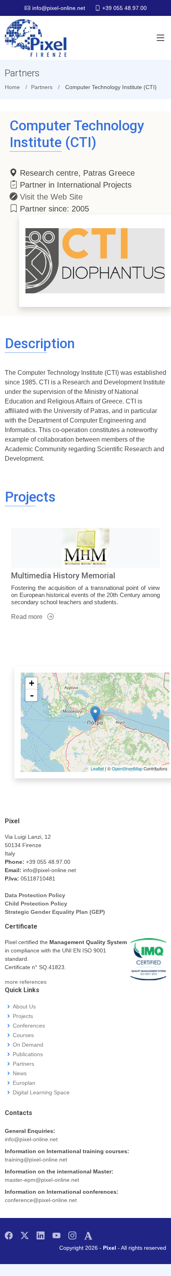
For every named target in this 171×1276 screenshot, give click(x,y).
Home (12, 87)
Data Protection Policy (35, 895)
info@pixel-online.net (31, 1139)
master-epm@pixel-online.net (42, 1180)
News (20, 1073)
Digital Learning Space (41, 1092)
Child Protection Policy (36, 903)
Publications (28, 1054)
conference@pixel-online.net (41, 1200)
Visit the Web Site (51, 196)
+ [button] (31, 683)
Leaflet (97, 768)
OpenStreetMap (127, 768)
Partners (23, 1064)
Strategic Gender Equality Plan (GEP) (55, 912)
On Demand (28, 1044)
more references (26, 982)
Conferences (29, 1025)
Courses (23, 1035)
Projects (23, 1016)
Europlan (24, 1083)
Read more (27, 616)
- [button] (32, 695)
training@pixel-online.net (36, 1159)
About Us (24, 1006)
